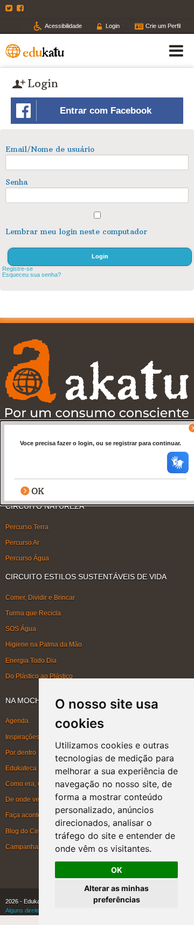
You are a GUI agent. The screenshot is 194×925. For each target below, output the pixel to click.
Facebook (21, 8)
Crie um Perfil (163, 26)
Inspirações (22, 736)
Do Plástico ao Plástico (39, 676)
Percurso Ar (22, 542)
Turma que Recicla (33, 613)
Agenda (17, 721)
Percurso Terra (26, 527)
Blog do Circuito (28, 831)
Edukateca (21, 768)
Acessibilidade (63, 26)
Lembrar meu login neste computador (76, 231)
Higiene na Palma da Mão (43, 644)
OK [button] (116, 869)
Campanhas (23, 847)
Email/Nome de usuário (49, 149)
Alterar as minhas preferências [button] (116, 894)
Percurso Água (27, 558)
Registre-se (17, 268)
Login (113, 26)
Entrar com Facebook (105, 111)
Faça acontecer (28, 815)
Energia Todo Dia (31, 660)
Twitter (10, 8)
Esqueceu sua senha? (31, 274)
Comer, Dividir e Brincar (40, 597)
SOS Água (20, 629)
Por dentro (20, 752)
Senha (16, 182)
